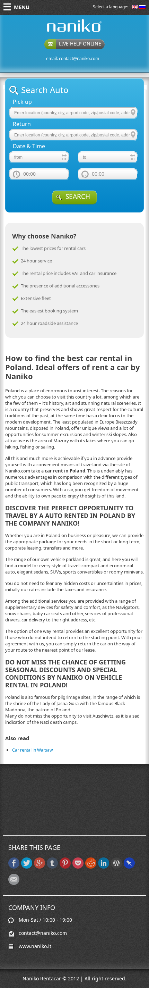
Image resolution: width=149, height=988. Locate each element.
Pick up (22, 102)
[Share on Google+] (39, 867)
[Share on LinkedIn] (103, 867)
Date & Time (29, 146)
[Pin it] (65, 867)
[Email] (13, 883)
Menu (21, 6)
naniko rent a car (63, 31)
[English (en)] (135, 7)
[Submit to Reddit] (90, 867)
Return (22, 124)
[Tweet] (26, 867)
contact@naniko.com (79, 58)
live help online (80, 43)
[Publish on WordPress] (116, 867)
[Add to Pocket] (78, 867)
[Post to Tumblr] (52, 867)
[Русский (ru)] (142, 7)
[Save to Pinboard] (129, 867)
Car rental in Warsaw (32, 750)
